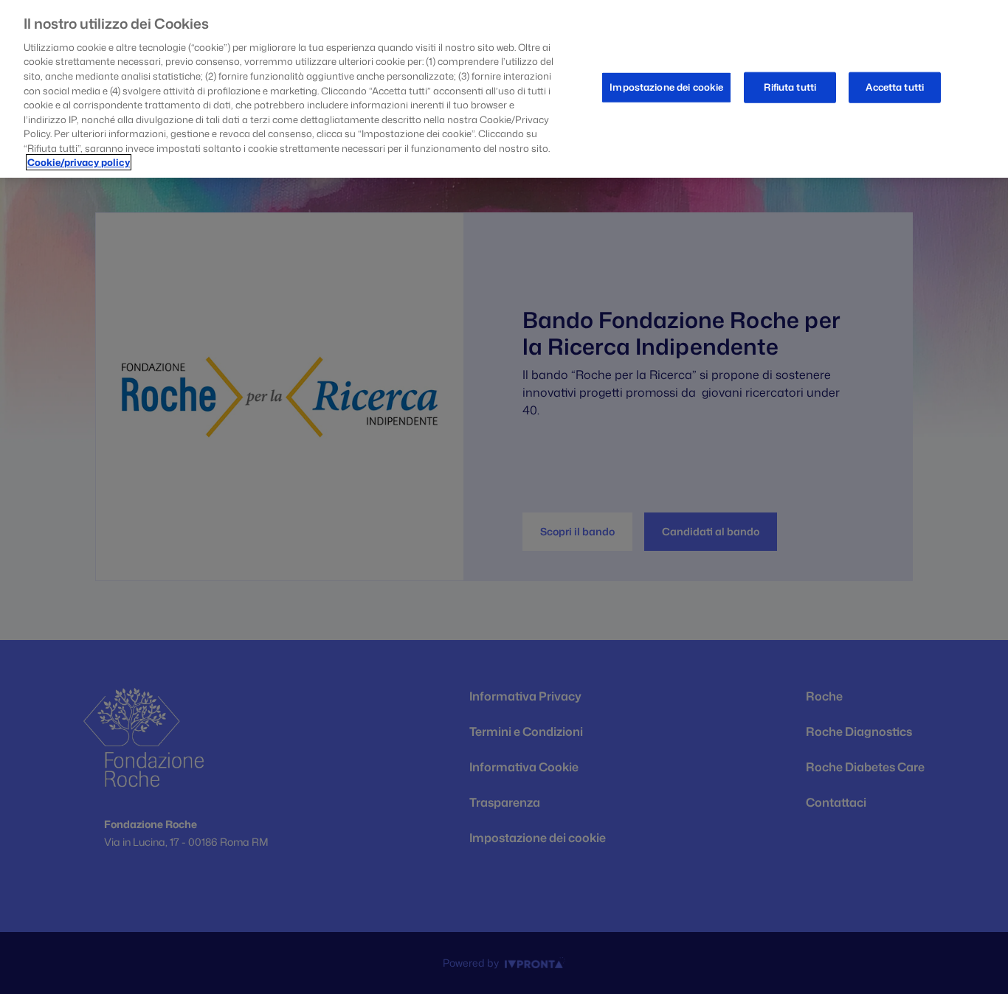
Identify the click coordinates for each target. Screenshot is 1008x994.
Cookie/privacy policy (78, 162)
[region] (504, 89)
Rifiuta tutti (790, 87)
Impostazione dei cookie (666, 87)
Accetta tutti (895, 87)
